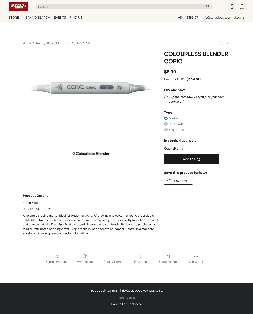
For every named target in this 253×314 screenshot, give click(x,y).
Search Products (57, 262)
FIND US (76, 17)
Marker (173, 118)
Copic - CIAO (81, 43)
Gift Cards (196, 262)
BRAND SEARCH (37, 17)
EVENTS (60, 17)
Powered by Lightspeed (126, 304)
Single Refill (176, 130)
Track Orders (112, 262)
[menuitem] (222, 43)
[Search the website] (208, 6)
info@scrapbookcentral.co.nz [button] (223, 17)
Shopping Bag (168, 262)
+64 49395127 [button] (188, 17)
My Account (85, 262)
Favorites (140, 262)
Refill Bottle (176, 124)
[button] (18, 6)
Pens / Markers (57, 43)
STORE (14, 17)
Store (39, 43)
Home (27, 43)
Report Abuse (126, 297)
